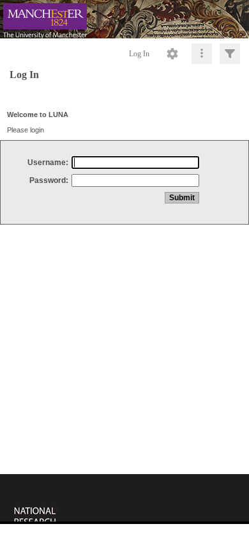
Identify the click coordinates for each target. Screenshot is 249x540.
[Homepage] (124, 19)
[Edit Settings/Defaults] (172, 53)
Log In (139, 53)
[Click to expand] (230, 54)
